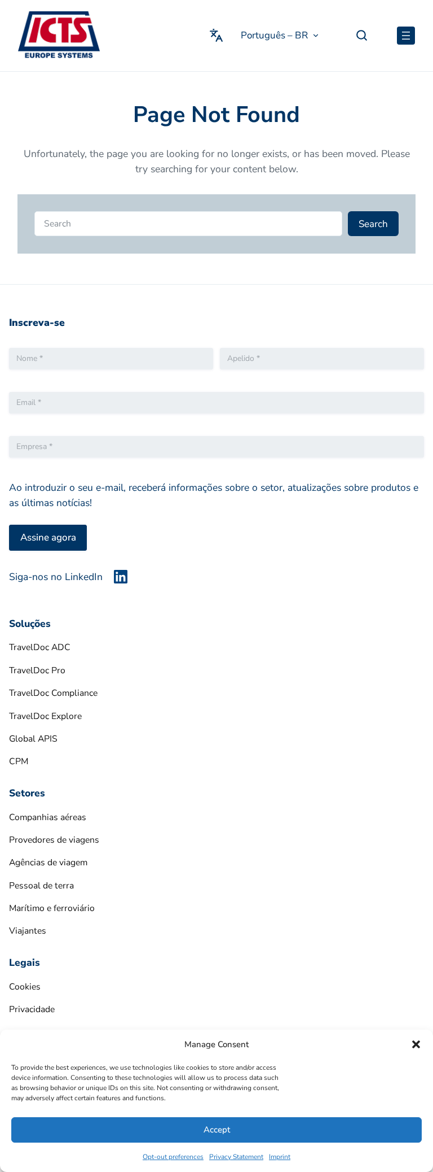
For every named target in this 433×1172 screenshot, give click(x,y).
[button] (416, 1044)
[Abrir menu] (406, 36)
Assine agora (48, 537)
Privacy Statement (236, 1156)
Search (373, 223)
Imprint (279, 1156)
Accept (217, 1129)
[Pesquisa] (362, 35)
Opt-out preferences (173, 1156)
